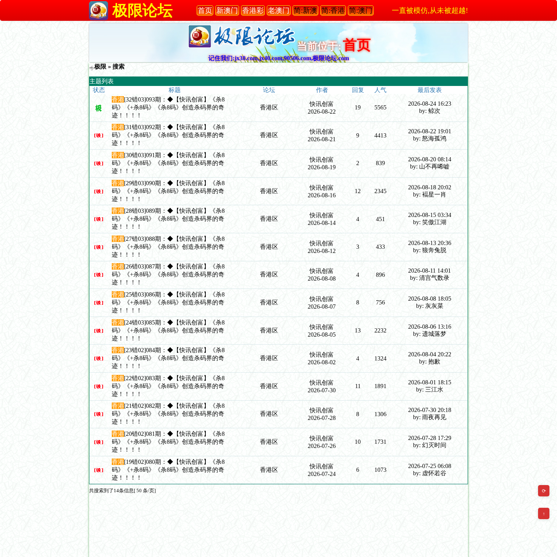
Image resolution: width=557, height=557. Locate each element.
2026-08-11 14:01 (429, 270)
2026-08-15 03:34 (429, 215)
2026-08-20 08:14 (429, 159)
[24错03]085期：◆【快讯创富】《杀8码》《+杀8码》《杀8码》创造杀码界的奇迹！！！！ (168, 330)
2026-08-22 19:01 (429, 131)
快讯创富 (322, 104)
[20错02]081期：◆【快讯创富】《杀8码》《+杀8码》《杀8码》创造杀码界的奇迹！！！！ (168, 442)
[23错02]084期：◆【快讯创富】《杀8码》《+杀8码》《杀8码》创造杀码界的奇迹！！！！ (168, 358)
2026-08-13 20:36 (429, 243)
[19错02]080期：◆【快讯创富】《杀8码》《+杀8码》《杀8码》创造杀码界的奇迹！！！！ (168, 470)
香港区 (269, 107)
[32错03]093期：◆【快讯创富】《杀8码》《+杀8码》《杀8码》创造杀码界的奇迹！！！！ (168, 107)
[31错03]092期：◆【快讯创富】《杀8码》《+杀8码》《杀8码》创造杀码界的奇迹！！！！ (168, 135)
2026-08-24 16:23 (429, 103)
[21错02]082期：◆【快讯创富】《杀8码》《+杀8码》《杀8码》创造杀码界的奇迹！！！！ (168, 414)
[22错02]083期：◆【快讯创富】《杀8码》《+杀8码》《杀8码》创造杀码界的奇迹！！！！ (168, 386)
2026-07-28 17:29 (429, 438)
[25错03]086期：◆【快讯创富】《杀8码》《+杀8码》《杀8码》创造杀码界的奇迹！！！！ (168, 302)
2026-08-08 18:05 (429, 298)
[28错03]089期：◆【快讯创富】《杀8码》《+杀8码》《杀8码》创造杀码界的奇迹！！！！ (168, 219)
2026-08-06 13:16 (429, 326)
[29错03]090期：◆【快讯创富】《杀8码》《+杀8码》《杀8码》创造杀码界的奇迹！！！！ (168, 191)
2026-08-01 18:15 (429, 382)
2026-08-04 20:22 (429, 354)
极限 (100, 66)
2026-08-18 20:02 (429, 187)
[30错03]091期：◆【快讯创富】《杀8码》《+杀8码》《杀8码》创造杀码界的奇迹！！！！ (168, 163)
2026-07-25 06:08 (429, 466)
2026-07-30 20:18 (429, 410)
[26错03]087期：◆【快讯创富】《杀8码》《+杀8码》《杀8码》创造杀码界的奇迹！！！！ (168, 274)
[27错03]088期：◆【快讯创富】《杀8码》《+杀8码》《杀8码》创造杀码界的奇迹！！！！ (168, 247)
